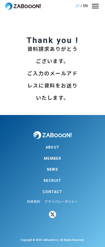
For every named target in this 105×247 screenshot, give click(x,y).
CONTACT (52, 192)
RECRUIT (52, 181)
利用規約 (34, 201)
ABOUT (53, 147)
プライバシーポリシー (61, 201)
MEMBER (52, 158)
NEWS (52, 169)
